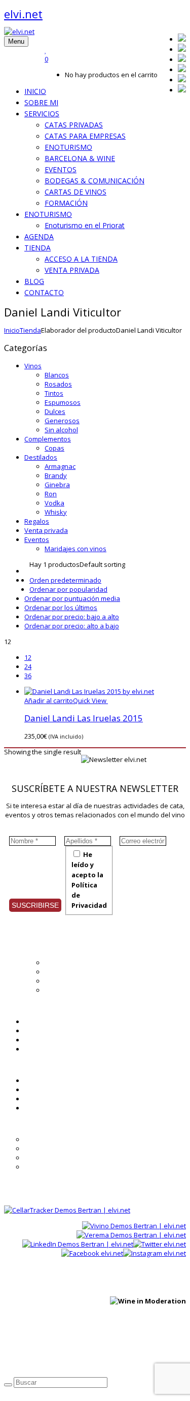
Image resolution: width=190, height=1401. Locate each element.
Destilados (40, 457)
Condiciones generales (59, 1148)
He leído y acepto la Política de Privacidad (89, 880)
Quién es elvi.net (70, 962)
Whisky (56, 512)
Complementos (47, 438)
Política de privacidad (36, 1351)
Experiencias (64, 980)
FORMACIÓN (66, 203)
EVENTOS (61, 169)
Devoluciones (45, 1166)
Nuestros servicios (73, 971)
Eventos (36, 539)
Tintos (54, 393)
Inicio (12, 330)
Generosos (62, 420)
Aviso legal (92, 1351)
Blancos (57, 374)
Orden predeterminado (65, 580)
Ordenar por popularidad (68, 589)
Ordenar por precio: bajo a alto (71, 616)
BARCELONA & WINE (80, 158)
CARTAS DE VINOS (75, 192)
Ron (51, 493)
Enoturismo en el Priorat (85, 225)
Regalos (36, 521)
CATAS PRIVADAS (74, 125)
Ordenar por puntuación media (72, 598)
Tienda (30, 330)
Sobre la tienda (47, 1139)
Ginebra (57, 484)
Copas (54, 448)
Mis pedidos (43, 1098)
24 (27, 666)
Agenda (36, 1021)
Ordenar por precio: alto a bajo (71, 625)
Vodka (54, 502)
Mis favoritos (44, 1089)
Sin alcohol (61, 429)
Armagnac (60, 466)
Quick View (90, 700)
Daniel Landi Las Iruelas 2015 (83, 718)
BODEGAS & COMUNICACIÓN (94, 180)
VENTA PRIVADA (72, 270)
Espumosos (63, 402)
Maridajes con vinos (75, 548)
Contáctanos (43, 1107)
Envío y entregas (49, 1157)
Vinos (33, 365)
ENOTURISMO (68, 147)
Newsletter (41, 1039)
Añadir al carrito (48, 700)
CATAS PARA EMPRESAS (85, 136)
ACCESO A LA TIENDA (81, 259)
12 (27, 657)
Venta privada (46, 530)
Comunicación (66, 990)
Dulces (55, 411)
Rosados (58, 384)
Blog (30, 1030)
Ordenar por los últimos (60, 607)
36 (27, 675)
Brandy (56, 475)
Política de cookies (144, 1351)
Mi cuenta (39, 1080)
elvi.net (23, 13)
